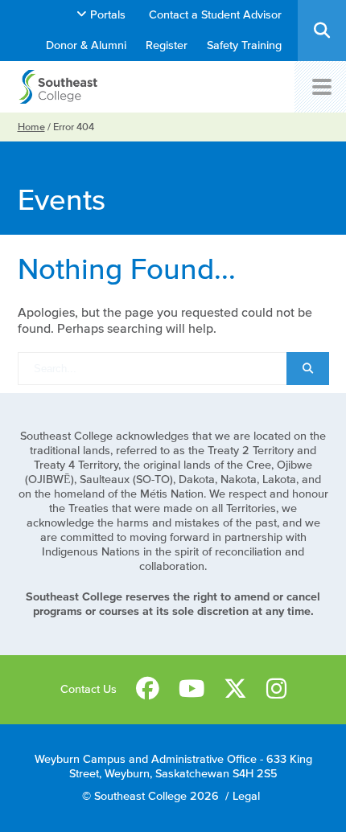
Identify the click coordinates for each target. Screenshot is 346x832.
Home (31, 127)
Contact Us (88, 689)
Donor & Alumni (86, 45)
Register (166, 45)
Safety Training (244, 45)
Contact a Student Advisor (215, 15)
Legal (246, 796)
